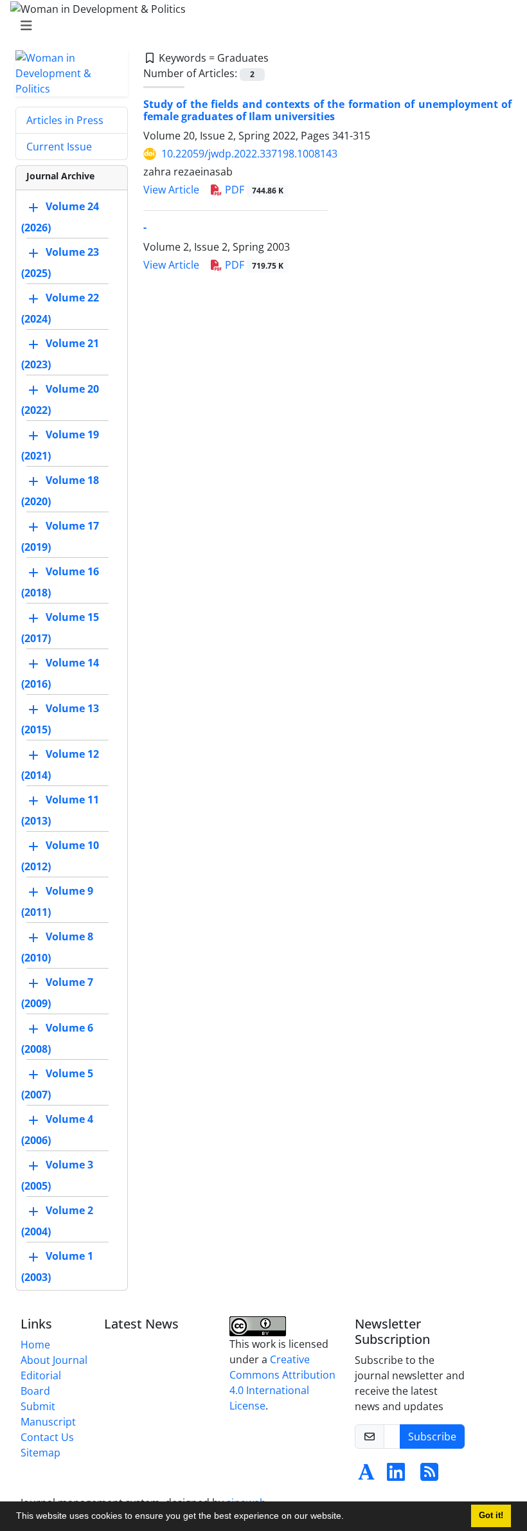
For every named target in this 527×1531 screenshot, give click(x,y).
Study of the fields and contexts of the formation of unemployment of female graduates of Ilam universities (327, 110)
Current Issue (59, 146)
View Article (171, 190)
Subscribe (432, 1436)
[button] (348, 1517)
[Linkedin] (395, 1476)
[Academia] (366, 1476)
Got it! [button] (491, 1515)
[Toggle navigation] (259, 26)
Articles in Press (64, 120)
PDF (252, 190)
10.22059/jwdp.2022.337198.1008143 (249, 154)
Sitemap (40, 1453)
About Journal (54, 1360)
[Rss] (429, 1476)
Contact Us (47, 1437)
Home (35, 1345)
